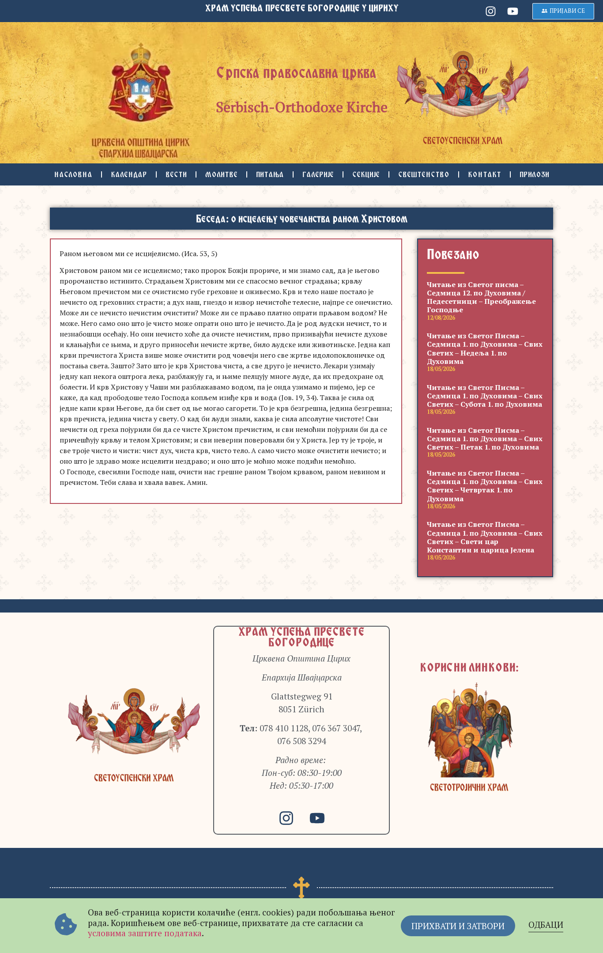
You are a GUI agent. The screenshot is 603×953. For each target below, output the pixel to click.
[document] (301, 476)
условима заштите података (145, 932)
